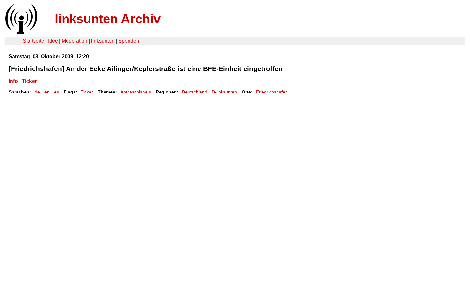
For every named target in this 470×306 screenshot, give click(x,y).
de (37, 91)
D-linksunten (224, 91)
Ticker (29, 81)
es (56, 91)
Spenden (128, 41)
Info (13, 81)
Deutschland (194, 91)
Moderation (74, 41)
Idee (53, 41)
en (47, 91)
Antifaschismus (136, 91)
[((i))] (20, 32)
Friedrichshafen (272, 91)
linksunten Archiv (108, 19)
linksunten (102, 41)
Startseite (33, 41)
